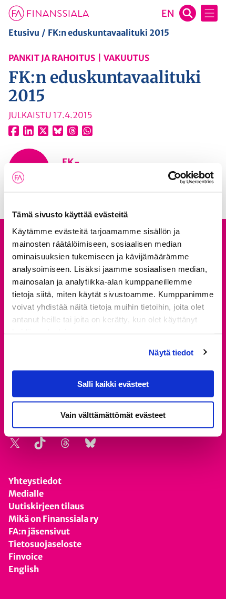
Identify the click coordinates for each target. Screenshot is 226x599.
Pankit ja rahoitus (51, 57)
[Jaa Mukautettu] (72, 130)
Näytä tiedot (171, 352)
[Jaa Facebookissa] (13, 130)
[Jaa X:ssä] (43, 130)
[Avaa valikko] (209, 13)
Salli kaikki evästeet (113, 384)
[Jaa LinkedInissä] (28, 130)
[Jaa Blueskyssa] (58, 130)
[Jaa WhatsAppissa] (87, 130)
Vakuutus (126, 57)
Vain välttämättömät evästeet (113, 414)
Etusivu (23, 32)
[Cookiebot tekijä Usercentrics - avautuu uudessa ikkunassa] (168, 177)
